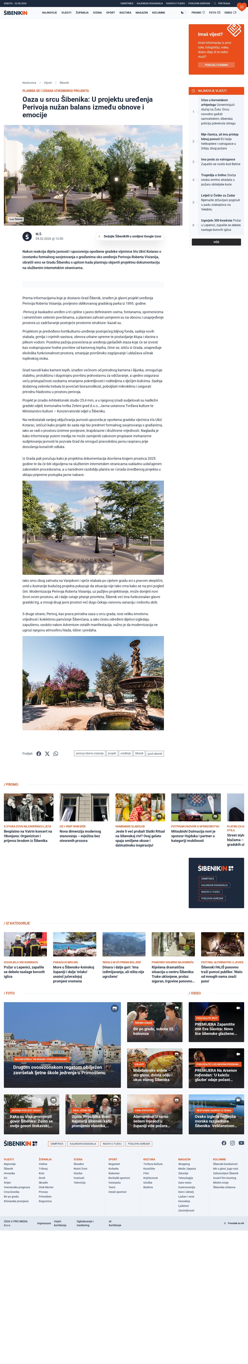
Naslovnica (29, 82)
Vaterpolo (114, 1182)
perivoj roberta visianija (90, 753)
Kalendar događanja (214, 885)
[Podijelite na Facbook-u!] (38, 753)
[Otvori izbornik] (242, 7)
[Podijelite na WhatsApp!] (55, 753)
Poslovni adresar (212, 898)
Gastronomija (186, 1187)
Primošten (45, 1196)
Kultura (125, 12)
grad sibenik (155, 753)
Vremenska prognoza (17, 1187)
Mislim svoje (221, 1182)
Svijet (7, 1182)
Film (146, 1173)
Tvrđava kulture (153, 1164)
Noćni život (80, 1168)
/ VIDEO (195, 993)
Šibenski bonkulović (225, 1164)
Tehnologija (185, 1177)
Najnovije (49, 12)
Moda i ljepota (187, 1168)
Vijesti (66, 12)
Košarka (113, 1168)
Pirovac (43, 1191)
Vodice (43, 1164)
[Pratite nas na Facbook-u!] (224, 1143)
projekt (112, 753)
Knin (41, 1173)
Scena (97, 12)
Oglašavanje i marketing (85, 1223)
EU (5, 1177)
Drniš (42, 1177)
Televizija (80, 1182)
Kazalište (149, 1168)
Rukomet (114, 1173)
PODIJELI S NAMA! (216, 64)
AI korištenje (115, 1223)
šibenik (139, 753)
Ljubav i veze (186, 1196)
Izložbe (147, 1182)
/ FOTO (9, 993)
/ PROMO (11, 784)
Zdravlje (183, 1173)
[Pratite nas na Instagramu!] (232, 1143)
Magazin (142, 12)
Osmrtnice (207, 878)
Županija (82, 12)
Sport (110, 12)
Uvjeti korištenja (60, 1223)
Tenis (111, 1187)
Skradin (43, 1182)
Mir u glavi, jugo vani (225, 1168)
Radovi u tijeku (210, 892)
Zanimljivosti (186, 1210)
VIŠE (216, 242)
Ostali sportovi (117, 1191)
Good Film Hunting (224, 1177)
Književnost (150, 1177)
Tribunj (43, 1168)
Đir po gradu (11, 1196)
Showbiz (79, 1164)
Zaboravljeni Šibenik (225, 1173)
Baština (148, 1187)
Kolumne (158, 12)
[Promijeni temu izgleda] (184, 12)
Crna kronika (11, 1191)
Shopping (184, 1164)
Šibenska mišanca (224, 1187)
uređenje (126, 753)
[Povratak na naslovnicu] (15, 12)
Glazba (78, 1173)
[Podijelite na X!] (47, 753)
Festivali (79, 1177)
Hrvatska (9, 1173)
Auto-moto (184, 1182)
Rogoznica (45, 1201)
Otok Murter (46, 1187)
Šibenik (64, 82)
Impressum (44, 1223)
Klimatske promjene (16, 1201)
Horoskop (184, 1201)
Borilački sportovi (119, 1177)
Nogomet (114, 1164)
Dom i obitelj (186, 1191)
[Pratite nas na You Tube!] (241, 1143)
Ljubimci (183, 1205)
